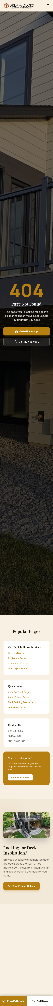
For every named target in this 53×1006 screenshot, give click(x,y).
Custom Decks (16, 653)
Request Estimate (20, 777)
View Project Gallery (21, 886)
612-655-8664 (15, 731)
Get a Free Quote (17, 707)
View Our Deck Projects (20, 692)
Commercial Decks (18, 663)
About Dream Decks (18, 697)
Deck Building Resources (21, 702)
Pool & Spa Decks (17, 658)
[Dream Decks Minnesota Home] (18, 5)
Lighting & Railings (17, 668)
